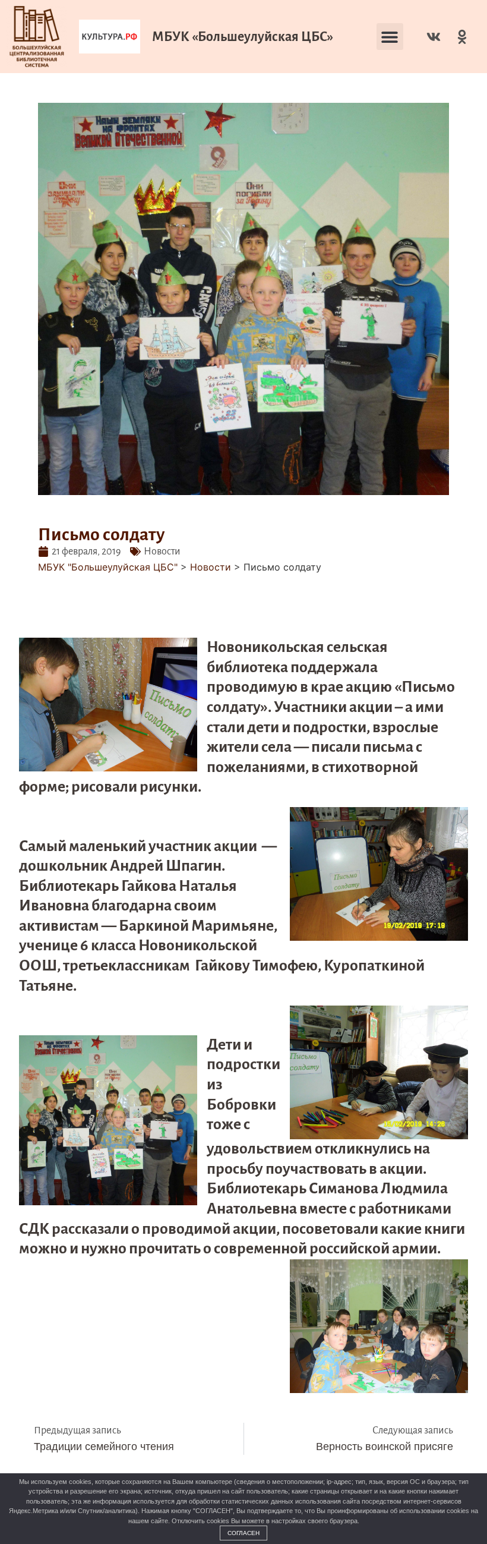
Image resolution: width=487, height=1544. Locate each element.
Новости (162, 551)
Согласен (243, 1533)
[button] (390, 36)
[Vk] (433, 37)
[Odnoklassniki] (462, 37)
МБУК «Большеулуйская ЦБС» (242, 37)
